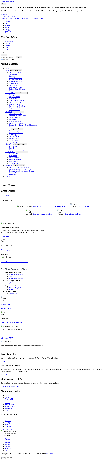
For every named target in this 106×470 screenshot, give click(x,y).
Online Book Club (15, 102)
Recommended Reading (17, 106)
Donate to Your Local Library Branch (21, 171)
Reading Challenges (15, 104)
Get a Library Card (15, 131)
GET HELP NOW (7, 338)
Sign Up (3, 361)
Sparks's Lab (13, 142)
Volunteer (12, 175)
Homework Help (5, 304)
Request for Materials (16, 108)
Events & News (10, 152)
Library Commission (16, 81)
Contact (7, 176)
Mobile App (13, 135)
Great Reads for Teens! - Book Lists (14, 262)
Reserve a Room (14, 138)
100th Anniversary (15, 161)
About (7, 70)
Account (8, 43)
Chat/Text (8, 49)
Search (3, 53)
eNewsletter (9, 42)
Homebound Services (16, 133)
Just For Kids (13, 146)
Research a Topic (6, 308)
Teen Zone (12, 148)
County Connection (15, 78)
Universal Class (14, 127)
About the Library (15, 72)
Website (6, 59)
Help (6, 47)
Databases (12, 119)
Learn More (5, 236)
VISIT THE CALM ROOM (11, 322)
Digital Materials (14, 97)
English (11, 457)
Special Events (14, 163)
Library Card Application (42, 214)
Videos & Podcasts (15, 159)
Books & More (10, 93)
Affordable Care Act (15, 114)
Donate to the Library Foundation (20, 169)
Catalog (7, 45)
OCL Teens (37, 206)
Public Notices (14, 91)
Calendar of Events (15, 154)
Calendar (4, 350)
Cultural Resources (15, 117)
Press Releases (14, 157)
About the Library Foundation (19, 167)
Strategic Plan (13, 83)
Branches (12, 76)
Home (7, 68)
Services (7, 129)
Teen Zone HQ (59, 206)
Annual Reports (14, 85)
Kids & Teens (9, 144)
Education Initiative (15, 121)
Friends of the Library (16, 173)
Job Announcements (15, 80)
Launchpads (13, 98)
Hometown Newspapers (17, 123)
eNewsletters (13, 156)
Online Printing (14, 136)
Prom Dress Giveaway (16, 150)
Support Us (8, 165)
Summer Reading (14, 110)
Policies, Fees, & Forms (17, 89)
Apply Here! (5, 250)
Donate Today (5, 375)
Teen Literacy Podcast (72, 214)
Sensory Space (14, 140)
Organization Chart (15, 87)
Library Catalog (83, 206)
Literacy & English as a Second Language (23, 125)
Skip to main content (7, 2)
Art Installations (14, 74)
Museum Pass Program (16, 100)
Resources (8, 112)
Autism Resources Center (17, 116)
